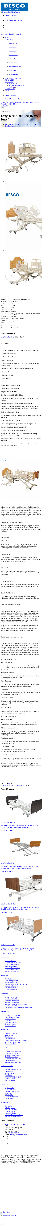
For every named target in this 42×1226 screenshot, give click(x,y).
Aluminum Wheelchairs (12, 999)
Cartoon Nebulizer (10, 1111)
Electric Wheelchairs (11, 997)
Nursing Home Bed (11, 966)
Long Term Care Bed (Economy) (13, 785)
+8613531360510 (10, 15)
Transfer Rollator (10, 1038)
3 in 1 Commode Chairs (12, 1017)
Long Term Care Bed (7, 871)
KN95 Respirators (10, 1073)
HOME (7, 37)
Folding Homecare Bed (8, 953)
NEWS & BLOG (10, 80)
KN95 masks (9, 1071)
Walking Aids (12, 59)
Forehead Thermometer (12, 1091)
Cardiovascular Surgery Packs (14, 1053)
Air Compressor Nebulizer (13, 1116)
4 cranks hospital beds (11, 981)
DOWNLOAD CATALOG (13, 78)
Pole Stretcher (9, 1095)
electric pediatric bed (11, 982)
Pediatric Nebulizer (11, 1109)
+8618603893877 (13, 1133)
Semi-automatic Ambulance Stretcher (16, 984)
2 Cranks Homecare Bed (12, 968)
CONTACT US (10, 89)
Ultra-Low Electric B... (8, 912)
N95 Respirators (10, 1108)
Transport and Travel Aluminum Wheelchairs (18, 1008)
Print (9, 783)
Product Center (15, 124)
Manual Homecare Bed (12, 971)
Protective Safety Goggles (13, 1077)
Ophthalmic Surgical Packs (13, 1062)
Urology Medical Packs (12, 1060)
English (11, 34)
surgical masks (9, 1088)
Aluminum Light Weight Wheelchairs (16, 1004)
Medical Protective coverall (13, 1070)
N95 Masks (8, 1106)
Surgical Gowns (10, 1080)
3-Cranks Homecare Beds (13, 962)
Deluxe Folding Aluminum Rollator (16, 1040)
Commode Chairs (10, 1019)
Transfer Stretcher (10, 979)
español (18, 34)
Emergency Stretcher (11, 989)
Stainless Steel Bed (10, 961)
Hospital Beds (12, 47)
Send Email (6, 1212)
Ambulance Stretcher (11, 986)
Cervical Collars (10, 1089)
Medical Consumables (15, 66)
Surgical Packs (13, 62)
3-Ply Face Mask (10, 1078)
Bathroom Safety (13, 55)
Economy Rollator (10, 1044)
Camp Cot (8, 1093)
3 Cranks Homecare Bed (12, 964)
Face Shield (8, 1075)
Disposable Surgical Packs (13, 1051)
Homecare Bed (13, 43)
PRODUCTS (9, 39)
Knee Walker (9, 1035)
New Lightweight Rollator (13, 1042)
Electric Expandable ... (8, 830)
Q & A (7, 90)
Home (6, 124)
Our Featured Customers (16, 85)
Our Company (13, 83)
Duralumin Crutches (11, 1033)
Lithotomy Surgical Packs (13, 1058)
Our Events (12, 87)
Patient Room (12, 70)
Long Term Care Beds (8, 337)
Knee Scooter (9, 1037)
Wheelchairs (12, 51)
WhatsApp (12, 1215)
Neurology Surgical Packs (13, 1055)
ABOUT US (9, 82)
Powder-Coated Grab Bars (13, 1015)
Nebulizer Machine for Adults (14, 1115)
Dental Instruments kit (11, 1057)
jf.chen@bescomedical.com (13, 20)
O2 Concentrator (13, 74)
